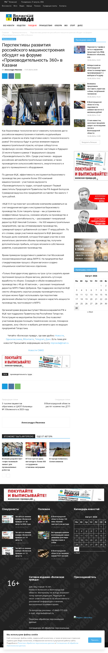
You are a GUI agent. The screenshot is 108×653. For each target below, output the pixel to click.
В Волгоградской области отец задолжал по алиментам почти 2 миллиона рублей (95, 107)
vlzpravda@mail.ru (59, 343)
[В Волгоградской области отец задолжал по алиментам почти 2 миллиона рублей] (79, 105)
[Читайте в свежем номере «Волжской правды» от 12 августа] (7, 551)
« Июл (90, 312)
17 (77, 299)
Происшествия (45, 25)
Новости (59, 335)
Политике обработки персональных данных (36, 643)
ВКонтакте (28, 339)
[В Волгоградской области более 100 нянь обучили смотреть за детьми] (43, 519)
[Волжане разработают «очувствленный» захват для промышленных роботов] (12, 449)
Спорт (72, 25)
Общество (21, 25)
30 (106, 303)
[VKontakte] (104, 10)
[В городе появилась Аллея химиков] (59, 449)
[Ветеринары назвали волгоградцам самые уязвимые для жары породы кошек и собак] (43, 535)
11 (81, 294)
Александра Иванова (13, 70)
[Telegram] (99, 10)
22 (101, 299)
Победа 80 (32, 25)
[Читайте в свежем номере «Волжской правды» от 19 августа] (7, 535)
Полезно (37, 6)
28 (96, 303)
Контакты (62, 6)
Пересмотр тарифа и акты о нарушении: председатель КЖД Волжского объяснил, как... (96, 52)
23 (106, 299)
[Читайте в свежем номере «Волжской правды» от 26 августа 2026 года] (7, 519)
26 (86, 303)
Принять (94, 640)
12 (86, 294)
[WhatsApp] (18, 76)
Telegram (39, 339)
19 (86, 299)
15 (101, 294)
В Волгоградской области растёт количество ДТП (57, 405)
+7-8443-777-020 (59, 610)
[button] (102, 25)
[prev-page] (3, 475)
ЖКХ (66, 25)
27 (91, 303)
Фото (15, 6)
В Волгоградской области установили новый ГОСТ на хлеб (60, 553)
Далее (80, 25)
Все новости (6, 6)
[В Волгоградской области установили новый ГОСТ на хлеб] (43, 553)
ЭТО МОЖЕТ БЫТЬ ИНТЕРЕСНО (18, 436)
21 (96, 299)
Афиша (29, 6)
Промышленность (19, 32)
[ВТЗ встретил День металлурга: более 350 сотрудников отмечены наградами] (36, 449)
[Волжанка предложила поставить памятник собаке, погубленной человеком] (79, 86)
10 (77, 294)
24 (77, 303)
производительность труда (21, 374)
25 (81, 303)
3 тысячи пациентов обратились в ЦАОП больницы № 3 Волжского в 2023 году (17, 406)
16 (106, 294)
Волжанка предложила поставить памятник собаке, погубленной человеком (96, 89)
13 (91, 294)
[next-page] (8, 475)
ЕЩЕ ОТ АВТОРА (44, 436)
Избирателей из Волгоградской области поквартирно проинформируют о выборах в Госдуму (96, 70)
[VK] (11, 76)
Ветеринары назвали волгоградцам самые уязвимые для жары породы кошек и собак (60, 537)
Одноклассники (14, 339)
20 (91, 299)
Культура (58, 25)
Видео (22, 6)
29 (101, 303)
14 (96, 294)
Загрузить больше (89, 142)
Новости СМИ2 (36, 350)
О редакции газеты (50, 6)
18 (81, 299)
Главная (5, 32)
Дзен (48, 339)
